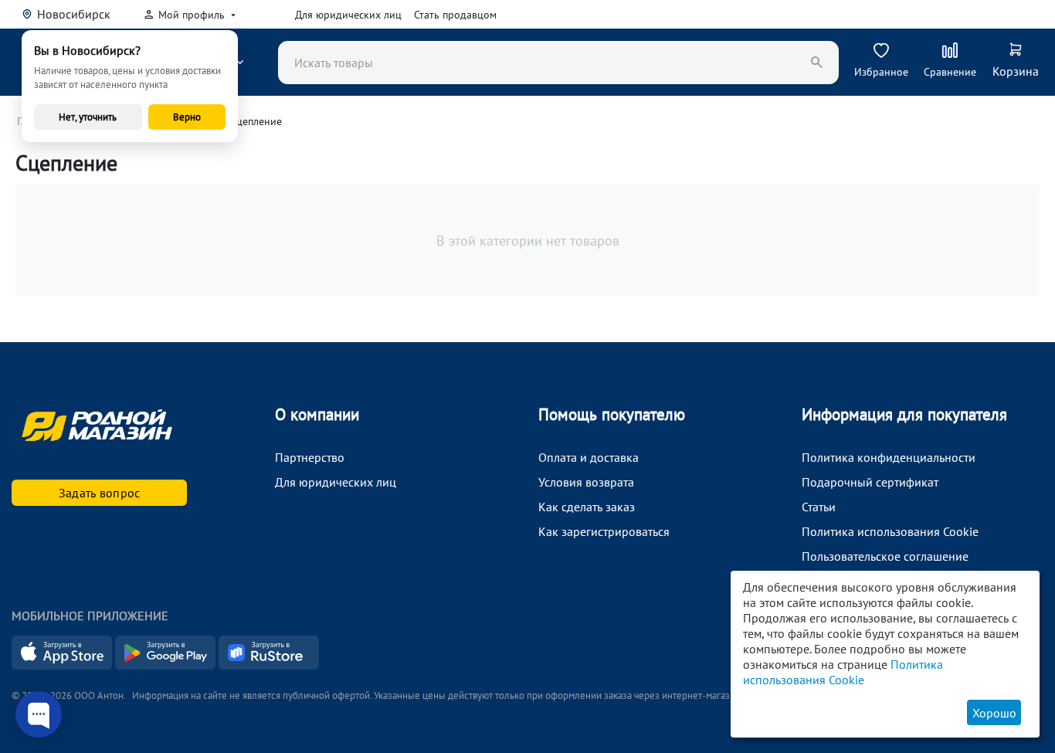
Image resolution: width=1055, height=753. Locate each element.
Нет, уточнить (88, 117)
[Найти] (817, 63)
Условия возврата (586, 482)
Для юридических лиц (348, 15)
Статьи (819, 506)
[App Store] (63, 665)
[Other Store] (269, 665)
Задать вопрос (100, 492)
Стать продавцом (455, 15)
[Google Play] (167, 665)
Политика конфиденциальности (888, 457)
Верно (187, 117)
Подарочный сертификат (870, 482)
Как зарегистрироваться (604, 531)
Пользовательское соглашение (885, 556)
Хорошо (994, 713)
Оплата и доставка (588, 457)
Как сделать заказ (586, 506)
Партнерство (309, 457)
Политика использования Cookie (890, 531)
